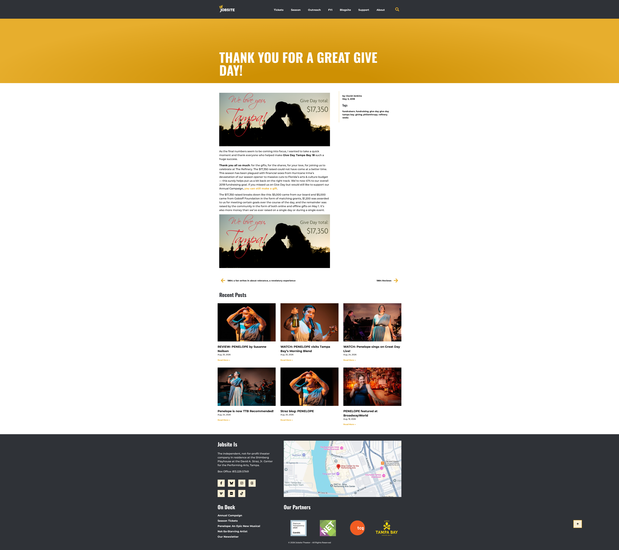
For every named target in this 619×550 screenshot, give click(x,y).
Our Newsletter (228, 536)
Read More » (224, 360)
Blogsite (345, 9)
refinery (383, 114)
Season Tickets (228, 520)
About (381, 9)
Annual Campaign (230, 515)
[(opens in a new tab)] (247, 322)
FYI (330, 9)
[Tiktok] (241, 493)
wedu (345, 117)
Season (296, 9)
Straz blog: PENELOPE (297, 411)
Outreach (314, 9)
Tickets (279, 9)
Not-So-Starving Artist (232, 531)
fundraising (362, 111)
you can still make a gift (260, 188)
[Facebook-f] (221, 483)
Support (363, 9)
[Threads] (252, 483)
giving (358, 114)
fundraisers (348, 111)
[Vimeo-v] (221, 493)
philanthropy (370, 114)
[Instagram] (241, 483)
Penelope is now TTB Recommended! (246, 411)
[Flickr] (231, 493)
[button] (397, 9)
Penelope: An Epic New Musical (239, 526)
